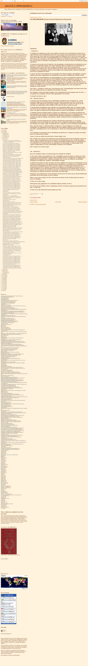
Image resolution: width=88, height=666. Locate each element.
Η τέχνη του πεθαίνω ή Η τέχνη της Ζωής (8, 348)
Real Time (8, 623)
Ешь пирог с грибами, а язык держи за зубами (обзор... (12, 202)
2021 (3, 276)
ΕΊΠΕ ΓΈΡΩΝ (3, 335)
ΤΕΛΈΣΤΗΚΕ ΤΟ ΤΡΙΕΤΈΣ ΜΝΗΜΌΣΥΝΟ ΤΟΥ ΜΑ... (12, 159)
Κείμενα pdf (3, 365)
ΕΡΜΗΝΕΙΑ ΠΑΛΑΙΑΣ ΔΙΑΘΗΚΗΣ (7, 340)
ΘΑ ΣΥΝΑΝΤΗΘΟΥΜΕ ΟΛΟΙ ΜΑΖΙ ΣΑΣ (8, 349)
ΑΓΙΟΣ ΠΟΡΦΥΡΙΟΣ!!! (6, 198)
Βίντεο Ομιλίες (3, 327)
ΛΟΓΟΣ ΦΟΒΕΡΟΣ (6, 190)
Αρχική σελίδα (58, 201)
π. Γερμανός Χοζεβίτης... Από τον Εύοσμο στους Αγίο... (12, 242)
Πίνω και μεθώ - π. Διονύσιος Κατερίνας (9, 199)
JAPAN (2, 477)
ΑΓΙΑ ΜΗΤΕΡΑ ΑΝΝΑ (5, 297)
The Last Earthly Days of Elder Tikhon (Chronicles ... (11, 209)
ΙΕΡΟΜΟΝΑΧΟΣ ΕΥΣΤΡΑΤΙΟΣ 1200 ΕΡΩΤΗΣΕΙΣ (10, 354)
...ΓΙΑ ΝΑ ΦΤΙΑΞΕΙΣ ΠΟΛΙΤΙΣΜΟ (8, 142)
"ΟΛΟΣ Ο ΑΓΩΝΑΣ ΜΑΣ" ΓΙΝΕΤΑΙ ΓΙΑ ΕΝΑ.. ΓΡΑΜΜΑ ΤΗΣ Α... (13, 158)
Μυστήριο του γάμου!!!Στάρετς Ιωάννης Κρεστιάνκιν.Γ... (12, 150)
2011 (3, 287)
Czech (2, 462)
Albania (2, 451)
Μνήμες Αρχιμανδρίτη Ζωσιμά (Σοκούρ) (8, 377)
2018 (3, 279)
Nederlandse (3, 482)
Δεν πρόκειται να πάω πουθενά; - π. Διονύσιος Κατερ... (12, 235)
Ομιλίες (2, 389)
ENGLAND (3, 467)
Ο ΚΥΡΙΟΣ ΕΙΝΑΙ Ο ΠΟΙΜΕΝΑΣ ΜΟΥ (7, 385)
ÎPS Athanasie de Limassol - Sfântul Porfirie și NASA (11, 220)
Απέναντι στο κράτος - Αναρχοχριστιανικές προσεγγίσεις (12, 193)
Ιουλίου (4, 138)
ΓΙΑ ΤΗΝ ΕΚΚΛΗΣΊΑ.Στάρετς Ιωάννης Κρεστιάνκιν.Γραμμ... (12, 170)
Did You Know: (5, 239)
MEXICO (2, 481)
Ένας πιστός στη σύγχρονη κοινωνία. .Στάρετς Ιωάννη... (12, 162)
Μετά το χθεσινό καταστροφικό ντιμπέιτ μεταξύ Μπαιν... (12, 216)
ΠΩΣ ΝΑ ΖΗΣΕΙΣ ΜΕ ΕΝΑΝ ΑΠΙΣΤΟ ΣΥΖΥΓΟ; (9, 416)
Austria (2, 453)
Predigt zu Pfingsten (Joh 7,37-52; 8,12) (9, 226)
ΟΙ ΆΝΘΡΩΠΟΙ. (5, 194)
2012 (3, 286)
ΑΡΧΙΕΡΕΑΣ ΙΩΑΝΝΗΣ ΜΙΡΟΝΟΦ (7, 315)
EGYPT (2, 465)
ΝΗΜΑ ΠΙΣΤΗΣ (5, 191)
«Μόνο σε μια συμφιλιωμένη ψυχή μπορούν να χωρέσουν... (13, 227)
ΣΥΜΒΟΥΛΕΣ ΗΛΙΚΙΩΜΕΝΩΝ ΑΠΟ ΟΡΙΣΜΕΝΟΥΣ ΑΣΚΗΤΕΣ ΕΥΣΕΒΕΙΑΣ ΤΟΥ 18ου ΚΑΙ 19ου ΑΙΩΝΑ (12, 433)
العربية (2, 508)
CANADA (2, 458)
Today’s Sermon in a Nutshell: (8, 153)
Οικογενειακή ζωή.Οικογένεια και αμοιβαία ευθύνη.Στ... (12, 181)
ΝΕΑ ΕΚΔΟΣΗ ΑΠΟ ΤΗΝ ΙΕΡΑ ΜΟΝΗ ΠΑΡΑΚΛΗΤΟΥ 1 (12, 214)
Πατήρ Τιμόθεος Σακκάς (5, 405)
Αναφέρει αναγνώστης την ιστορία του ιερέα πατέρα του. (12, 155)
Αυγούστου (5, 137)
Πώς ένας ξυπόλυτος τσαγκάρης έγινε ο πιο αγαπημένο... (12, 218)
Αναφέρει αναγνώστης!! (7, 157)
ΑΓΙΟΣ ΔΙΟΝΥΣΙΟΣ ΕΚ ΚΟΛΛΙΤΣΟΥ (7, 301)
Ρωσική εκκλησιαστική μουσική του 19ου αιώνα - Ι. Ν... (12, 203)
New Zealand (3, 483)
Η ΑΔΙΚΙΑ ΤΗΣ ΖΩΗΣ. (10, 96)
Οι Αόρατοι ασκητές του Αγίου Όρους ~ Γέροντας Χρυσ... (12, 197)
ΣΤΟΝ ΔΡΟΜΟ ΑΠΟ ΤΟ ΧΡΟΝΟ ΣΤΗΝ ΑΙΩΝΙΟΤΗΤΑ (10, 428)
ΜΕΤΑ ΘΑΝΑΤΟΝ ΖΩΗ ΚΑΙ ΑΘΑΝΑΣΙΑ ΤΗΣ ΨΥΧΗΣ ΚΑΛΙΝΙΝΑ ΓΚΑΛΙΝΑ (14, 373)
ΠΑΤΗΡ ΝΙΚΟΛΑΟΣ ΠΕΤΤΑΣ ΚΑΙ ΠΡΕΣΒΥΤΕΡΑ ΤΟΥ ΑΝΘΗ (12, 403)
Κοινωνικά (3, 369)
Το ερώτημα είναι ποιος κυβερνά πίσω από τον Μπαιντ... (12, 215)
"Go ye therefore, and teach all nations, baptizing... (11, 175)
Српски (2, 505)
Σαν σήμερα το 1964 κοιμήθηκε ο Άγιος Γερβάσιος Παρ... (12, 154)
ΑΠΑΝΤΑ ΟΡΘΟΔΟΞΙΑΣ (18, 6)
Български (3, 504)
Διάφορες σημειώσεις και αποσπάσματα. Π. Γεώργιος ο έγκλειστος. (13, 333)
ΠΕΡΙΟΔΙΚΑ (3, 407)
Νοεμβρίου (5, 134)
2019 (3, 278)
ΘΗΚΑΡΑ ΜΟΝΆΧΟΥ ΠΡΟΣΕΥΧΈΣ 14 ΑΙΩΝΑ (9, 352)
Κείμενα (2, 364)
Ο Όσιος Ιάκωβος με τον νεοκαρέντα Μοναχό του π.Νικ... (12, 180)
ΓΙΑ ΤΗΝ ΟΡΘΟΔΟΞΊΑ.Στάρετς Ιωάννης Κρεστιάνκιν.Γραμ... (13, 172)
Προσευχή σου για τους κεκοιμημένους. (8, 414)
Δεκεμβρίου (5, 133)
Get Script (4, 623)
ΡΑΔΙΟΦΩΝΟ (3, 418)
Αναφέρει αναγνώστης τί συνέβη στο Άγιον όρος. (11, 156)
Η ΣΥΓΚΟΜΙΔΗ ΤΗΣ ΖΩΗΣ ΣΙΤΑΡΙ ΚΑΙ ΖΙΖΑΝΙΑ (9, 347)
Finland (2, 469)
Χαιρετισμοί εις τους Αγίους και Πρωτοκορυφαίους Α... (11, 167)
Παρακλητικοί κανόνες (5, 395)
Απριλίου (4, 270)
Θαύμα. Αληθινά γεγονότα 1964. (7, 350)
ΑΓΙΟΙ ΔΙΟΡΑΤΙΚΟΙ (4, 299)
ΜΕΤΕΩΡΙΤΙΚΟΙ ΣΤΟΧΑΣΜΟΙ (6, 375)
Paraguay (3, 488)
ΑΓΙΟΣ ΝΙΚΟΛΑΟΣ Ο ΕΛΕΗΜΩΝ (7, 303)
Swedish (2, 497)
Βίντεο (2, 326)
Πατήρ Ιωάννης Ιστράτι (5, 402)
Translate (10, 16)
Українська (3, 506)
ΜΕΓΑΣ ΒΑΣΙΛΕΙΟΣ (6, 200)
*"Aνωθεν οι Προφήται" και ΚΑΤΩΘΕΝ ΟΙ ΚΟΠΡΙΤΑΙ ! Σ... (12, 161)
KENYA (2, 478)
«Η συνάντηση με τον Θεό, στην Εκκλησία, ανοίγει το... (12, 168)
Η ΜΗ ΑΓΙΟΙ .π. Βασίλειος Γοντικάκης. (9, 151)
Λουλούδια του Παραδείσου (6, 370)
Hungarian (3, 472)
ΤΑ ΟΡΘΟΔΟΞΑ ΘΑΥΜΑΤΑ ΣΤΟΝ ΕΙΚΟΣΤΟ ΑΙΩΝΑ (10, 436)
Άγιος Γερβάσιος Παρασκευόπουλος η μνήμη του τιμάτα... (12, 160)
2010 (3, 288)
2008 (3, 290)
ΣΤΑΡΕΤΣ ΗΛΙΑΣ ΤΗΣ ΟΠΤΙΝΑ (6, 424)
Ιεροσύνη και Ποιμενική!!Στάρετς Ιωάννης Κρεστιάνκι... (12, 144)
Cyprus (2, 461)
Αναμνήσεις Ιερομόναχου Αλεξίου (7, 307)
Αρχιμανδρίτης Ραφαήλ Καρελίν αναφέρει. (9, 225)
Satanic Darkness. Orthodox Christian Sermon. (10, 240)
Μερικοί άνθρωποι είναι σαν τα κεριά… (9, 201)
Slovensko (3, 496)
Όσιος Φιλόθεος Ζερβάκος (6, 393)
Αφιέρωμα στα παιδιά (5, 324)
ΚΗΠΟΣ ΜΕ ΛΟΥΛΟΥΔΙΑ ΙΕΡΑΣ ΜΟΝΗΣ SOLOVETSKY (11, 367)
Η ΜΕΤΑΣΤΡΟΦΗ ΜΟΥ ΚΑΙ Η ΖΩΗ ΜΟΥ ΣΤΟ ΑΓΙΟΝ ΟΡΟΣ (12, 345)
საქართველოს (4, 507)
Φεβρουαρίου (5, 272)
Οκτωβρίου (5, 135)
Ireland (2, 475)
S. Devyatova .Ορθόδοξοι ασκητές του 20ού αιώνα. (10, 494)
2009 (3, 289)
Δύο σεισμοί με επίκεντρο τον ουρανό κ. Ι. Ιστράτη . (11, 179)
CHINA (2, 460)
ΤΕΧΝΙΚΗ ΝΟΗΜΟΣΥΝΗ (5, 438)
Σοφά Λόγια (34, 194)
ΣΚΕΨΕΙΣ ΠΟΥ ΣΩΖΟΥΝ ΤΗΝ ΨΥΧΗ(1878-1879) (10, 420)
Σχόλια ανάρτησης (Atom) (41, 204)
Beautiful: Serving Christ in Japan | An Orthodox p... (11, 243)
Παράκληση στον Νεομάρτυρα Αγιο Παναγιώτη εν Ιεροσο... (12, 228)
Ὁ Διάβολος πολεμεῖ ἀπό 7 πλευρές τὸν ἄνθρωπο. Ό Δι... (12, 174)
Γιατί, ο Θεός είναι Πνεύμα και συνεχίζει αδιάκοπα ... (11, 143)
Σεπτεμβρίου (5, 136)
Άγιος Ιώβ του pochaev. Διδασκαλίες (7, 302)
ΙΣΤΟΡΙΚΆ (3, 359)
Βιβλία (2, 325)
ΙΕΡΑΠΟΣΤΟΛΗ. (4, 353)
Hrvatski (2, 471)
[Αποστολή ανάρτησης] (42, 193)
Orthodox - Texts (4, 486)
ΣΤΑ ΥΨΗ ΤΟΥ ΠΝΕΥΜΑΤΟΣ (6, 423)
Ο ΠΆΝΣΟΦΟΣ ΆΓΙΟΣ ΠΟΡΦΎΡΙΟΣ (7, 386)
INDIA (2, 473)
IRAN (2, 474)
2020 (3, 277)
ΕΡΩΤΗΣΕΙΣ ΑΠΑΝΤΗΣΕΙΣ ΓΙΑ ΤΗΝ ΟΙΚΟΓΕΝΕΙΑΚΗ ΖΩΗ (11, 341)
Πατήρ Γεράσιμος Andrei (5, 398)
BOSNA (2, 456)
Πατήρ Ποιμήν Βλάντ (5, 404)
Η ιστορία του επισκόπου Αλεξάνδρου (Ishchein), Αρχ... (12, 210)
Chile (2, 459)
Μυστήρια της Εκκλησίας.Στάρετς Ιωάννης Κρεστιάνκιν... (12, 169)
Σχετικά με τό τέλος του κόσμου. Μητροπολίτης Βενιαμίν (11, 435)
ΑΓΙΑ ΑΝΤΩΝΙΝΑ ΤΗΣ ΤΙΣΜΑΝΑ (7, 296)
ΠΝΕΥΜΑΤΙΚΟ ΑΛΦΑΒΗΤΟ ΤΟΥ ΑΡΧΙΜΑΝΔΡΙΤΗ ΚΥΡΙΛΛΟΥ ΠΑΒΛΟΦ (14, 408)
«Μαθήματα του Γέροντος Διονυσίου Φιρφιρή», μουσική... (12, 224)
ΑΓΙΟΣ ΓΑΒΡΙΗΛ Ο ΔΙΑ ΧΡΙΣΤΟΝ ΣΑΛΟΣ (8, 300)
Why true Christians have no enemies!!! (9, 238)
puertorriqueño (3, 492)
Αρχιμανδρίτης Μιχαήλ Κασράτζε (7, 320)
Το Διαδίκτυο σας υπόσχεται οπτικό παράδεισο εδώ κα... (12, 196)
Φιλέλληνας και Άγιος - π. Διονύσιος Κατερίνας (10, 206)
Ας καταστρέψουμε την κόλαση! (6, 322)
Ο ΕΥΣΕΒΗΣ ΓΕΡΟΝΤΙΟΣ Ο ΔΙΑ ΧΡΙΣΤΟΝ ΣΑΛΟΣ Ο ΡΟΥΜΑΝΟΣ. (13, 384)
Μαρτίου (4, 271)
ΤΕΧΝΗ (2, 437)
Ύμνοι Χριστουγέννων (5, 447)
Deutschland (3, 464)
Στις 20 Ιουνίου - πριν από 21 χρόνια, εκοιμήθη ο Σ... (11, 173)
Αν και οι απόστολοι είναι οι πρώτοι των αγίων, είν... (11, 177)
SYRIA (2, 499)
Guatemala (3, 470)
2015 (3, 282)
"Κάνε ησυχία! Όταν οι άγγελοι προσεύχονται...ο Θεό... (12, 229)
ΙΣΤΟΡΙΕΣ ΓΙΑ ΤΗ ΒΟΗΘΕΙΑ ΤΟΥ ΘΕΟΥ (8, 355)
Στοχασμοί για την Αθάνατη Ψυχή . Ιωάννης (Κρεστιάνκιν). (11, 430)
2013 (3, 285)
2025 (3, 131)
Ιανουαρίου (5, 273)
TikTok (2, 500)
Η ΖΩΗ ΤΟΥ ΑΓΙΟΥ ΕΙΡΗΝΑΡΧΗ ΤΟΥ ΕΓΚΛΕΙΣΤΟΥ (10, 344)
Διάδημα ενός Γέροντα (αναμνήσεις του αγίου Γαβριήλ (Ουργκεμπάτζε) (14, 331)
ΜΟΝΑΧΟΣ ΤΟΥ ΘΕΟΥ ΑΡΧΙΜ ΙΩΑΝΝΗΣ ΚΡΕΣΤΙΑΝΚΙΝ (11, 380)
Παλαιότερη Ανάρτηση (82, 201)
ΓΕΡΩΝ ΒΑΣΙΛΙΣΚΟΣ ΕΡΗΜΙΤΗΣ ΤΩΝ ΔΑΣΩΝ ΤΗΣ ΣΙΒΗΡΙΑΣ (12, 329)
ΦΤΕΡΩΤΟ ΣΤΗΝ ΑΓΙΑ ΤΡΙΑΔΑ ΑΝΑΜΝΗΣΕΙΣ (9, 448)
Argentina (3, 452)
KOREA (2, 479)
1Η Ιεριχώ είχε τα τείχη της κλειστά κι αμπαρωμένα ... (11, 140)
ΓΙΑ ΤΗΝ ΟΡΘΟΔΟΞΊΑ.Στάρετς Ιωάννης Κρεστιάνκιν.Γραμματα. (50, 19)
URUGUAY (3, 501)
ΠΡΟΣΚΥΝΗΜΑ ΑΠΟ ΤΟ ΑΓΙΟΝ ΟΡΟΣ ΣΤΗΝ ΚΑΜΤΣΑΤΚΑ (11, 415)
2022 (3, 275)
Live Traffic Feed (8, 595)
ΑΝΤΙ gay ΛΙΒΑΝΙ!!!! (6, 230)
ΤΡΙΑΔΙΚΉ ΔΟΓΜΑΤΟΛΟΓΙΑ (6, 445)
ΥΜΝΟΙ (2, 446)
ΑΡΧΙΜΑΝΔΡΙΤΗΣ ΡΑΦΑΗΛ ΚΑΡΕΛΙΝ (8, 321)
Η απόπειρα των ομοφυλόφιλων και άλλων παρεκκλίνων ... (13, 141)
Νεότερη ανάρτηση (34, 201)
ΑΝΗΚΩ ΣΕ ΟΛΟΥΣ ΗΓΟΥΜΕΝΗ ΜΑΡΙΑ (8, 308)
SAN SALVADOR (4, 495)
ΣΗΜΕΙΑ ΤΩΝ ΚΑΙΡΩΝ (5, 419)
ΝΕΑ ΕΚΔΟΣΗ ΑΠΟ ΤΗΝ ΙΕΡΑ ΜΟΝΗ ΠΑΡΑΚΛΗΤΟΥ (12, 219)
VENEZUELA (3, 502)
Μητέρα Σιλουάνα (4, 376)
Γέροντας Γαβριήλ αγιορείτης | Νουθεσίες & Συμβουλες (12, 212)
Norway (2, 485)
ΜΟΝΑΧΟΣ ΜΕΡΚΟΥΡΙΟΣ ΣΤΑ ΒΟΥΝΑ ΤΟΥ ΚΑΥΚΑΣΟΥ (11, 379)
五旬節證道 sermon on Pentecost (8, 244)
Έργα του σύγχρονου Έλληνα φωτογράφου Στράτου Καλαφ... (13, 231)
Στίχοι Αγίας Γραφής (4, 426)
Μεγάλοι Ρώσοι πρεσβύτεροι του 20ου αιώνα (9, 371)
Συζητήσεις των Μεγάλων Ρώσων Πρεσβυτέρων (9, 431)
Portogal (2, 491)
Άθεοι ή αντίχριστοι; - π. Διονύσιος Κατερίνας (10, 195)
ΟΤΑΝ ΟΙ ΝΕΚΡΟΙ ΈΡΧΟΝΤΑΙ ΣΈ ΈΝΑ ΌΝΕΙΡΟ (9, 394)
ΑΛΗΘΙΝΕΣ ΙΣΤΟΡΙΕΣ (5, 304)
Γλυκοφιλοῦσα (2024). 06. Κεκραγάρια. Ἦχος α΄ (11, 232)
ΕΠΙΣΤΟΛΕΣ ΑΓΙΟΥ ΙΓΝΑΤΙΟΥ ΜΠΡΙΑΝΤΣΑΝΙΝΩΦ (10, 339)
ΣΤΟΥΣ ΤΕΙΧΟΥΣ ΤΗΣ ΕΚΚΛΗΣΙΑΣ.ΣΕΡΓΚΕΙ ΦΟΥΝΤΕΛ (11, 429)
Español (2, 468)
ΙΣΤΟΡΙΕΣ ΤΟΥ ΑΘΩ (4, 357)
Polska (2, 490)
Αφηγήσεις (3, 323)
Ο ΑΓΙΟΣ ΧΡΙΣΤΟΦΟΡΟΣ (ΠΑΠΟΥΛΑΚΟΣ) (8, 381)
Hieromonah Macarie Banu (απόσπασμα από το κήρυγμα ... (13, 152)
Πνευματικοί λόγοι (4, 410)
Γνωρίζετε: (3, 330)
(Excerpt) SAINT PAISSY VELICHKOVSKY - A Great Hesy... (13, 221)
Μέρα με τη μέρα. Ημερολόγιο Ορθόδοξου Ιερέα (9, 372)
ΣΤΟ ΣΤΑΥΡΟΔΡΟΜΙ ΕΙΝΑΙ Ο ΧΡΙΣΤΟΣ (8, 427)
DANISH (2, 463)
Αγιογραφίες (3, 298)
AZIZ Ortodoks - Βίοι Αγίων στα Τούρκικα (8, 454)
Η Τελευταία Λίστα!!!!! (10, 80)
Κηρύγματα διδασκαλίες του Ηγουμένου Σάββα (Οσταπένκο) (12, 368)
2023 (3, 274)
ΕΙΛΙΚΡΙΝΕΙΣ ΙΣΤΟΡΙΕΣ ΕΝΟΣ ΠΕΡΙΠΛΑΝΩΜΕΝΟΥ (10, 334)
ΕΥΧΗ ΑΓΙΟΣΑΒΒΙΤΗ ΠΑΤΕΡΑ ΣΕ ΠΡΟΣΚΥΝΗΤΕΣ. (16, 113)
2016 (3, 281)
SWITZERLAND (4, 498)
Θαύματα (2, 351)
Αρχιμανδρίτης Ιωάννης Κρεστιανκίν (7, 319)
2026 (3, 130)
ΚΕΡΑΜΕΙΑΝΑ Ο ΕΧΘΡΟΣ (6, 366)
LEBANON (3, 480)
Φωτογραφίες (3, 450)
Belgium (2, 455)
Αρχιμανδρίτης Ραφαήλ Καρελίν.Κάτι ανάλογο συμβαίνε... (12, 204)
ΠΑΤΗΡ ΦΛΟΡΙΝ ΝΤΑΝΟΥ (6, 406)
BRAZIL (2, 457)
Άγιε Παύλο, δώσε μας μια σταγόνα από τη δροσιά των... (12, 178)
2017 (3, 280)
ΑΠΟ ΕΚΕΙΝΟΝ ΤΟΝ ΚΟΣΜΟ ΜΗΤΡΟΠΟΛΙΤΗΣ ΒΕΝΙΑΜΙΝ (12, 311)
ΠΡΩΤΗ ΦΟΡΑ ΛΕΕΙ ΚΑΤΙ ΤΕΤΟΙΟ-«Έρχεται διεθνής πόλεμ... (13, 223)
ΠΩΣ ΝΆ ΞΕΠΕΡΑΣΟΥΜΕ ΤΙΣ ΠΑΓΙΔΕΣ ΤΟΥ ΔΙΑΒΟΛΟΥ (11, 417)
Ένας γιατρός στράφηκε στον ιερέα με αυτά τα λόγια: (11, 192)
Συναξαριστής (3, 434)
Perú (2, 489)
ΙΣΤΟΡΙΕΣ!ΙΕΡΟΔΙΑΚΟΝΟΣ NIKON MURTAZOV (9, 358)
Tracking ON (12, 623)
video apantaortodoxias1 (5, 503)
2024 (3, 132)
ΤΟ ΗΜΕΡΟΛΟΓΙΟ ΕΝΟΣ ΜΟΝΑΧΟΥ (8, 439)
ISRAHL (2, 476)
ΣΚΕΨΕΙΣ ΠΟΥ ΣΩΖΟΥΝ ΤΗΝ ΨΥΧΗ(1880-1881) (10, 421)
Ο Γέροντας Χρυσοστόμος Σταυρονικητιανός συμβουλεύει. (12, 176)
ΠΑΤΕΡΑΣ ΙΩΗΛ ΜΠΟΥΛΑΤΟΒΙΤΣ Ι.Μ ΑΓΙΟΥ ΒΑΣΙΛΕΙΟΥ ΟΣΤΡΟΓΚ (13, 396)
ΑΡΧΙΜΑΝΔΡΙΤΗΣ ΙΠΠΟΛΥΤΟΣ (6, 318)
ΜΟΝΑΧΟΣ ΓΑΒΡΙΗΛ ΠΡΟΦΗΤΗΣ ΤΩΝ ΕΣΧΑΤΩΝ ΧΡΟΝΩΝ (12, 378)
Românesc (3, 493)
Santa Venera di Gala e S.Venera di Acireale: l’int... (11, 189)
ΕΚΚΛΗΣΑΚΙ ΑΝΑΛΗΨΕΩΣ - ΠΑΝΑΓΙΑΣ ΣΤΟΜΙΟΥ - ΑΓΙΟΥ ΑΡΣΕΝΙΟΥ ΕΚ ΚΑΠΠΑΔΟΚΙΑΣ (16, 102)
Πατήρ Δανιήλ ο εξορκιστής (6, 399)
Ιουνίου (4, 139)
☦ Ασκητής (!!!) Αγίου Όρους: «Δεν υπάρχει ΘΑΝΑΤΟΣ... (12, 233)
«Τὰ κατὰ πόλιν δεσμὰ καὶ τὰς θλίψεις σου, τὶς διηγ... (11, 182)
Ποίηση (2, 411)
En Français (3, 466)
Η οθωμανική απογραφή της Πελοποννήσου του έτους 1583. (13, 211)
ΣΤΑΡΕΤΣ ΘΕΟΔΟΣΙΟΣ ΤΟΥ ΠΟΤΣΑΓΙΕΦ (8, 425)
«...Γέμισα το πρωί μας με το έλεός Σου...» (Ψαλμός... (11, 188)
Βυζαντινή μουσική (4, 328)
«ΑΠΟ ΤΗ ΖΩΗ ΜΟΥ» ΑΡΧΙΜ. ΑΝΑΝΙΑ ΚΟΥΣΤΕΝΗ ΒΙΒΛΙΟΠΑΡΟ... (14, 241)
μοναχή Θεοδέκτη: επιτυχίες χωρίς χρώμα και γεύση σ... (12, 222)
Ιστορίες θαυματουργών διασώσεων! (7, 356)
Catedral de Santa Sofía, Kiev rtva (8, 205)
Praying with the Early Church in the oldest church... (11, 207)
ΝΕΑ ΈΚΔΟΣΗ (5, 213)
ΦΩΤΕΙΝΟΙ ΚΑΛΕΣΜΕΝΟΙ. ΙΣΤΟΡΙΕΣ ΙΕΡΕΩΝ (9, 449)
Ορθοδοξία (3, 392)
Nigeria (2, 484)
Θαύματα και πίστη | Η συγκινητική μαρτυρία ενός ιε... (11, 217)
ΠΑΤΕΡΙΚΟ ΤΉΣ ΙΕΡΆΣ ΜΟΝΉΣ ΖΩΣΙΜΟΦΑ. (9, 397)
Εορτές (2, 336)
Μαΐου (4, 269)
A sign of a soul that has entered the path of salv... (11, 234)
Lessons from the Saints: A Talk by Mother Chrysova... (12, 208)
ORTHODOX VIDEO (4, 487)
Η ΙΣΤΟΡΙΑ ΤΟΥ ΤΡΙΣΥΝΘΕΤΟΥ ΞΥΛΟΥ (8, 112)
